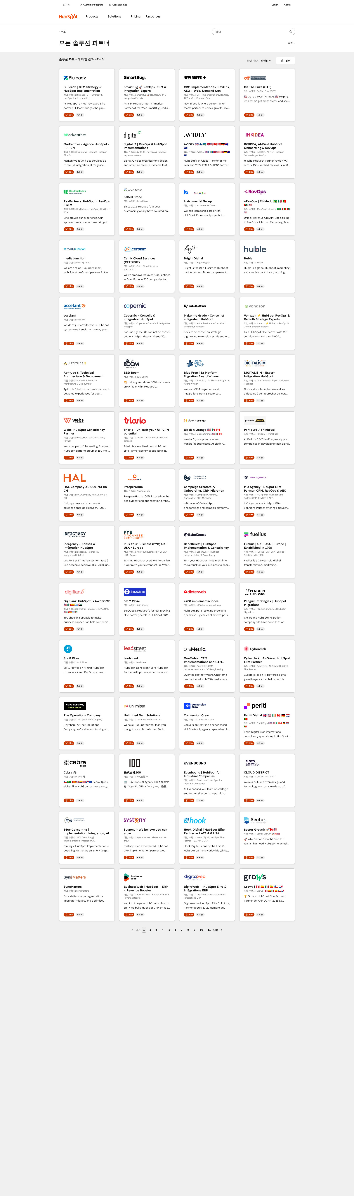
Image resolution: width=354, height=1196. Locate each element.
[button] (291, 43)
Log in (275, 5)
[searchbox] (253, 31)
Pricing (135, 16)
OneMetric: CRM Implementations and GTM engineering (203, 660)
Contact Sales (119, 5)
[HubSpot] (68, 16)
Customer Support (93, 5)
